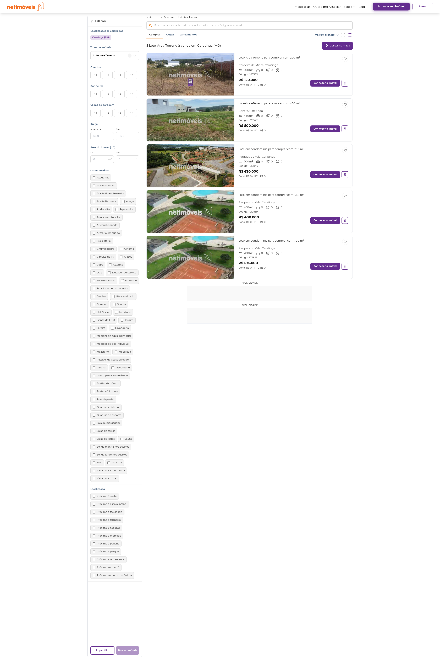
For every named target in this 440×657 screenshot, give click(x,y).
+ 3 (119, 75)
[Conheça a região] (345, 83)
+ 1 (95, 75)
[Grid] (343, 35)
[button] (249, 74)
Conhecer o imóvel (325, 83)
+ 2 (107, 75)
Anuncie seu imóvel (391, 6)
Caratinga (169, 17)
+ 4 (131, 75)
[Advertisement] (249, 293)
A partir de (95, 129)
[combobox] (249, 25)
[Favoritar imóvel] (345, 59)
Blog (362, 7)
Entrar (423, 6)
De (91, 153)
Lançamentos (188, 35)
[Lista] (350, 35)
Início (149, 17)
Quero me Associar (327, 7)
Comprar (154, 35)
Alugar (170, 35)
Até (117, 129)
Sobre (348, 7)
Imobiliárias (302, 7)
